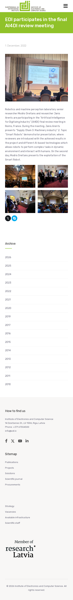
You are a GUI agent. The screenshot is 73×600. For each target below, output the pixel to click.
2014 (8, 350)
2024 (8, 274)
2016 (8, 333)
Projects (9, 468)
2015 (8, 342)
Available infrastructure (17, 517)
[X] (8, 218)
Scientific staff (12, 523)
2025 (8, 265)
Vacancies (10, 512)
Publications (11, 462)
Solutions (10, 473)
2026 (8, 257)
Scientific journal (13, 479)
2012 (8, 367)
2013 (8, 359)
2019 (8, 316)
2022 (8, 291)
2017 (8, 325)
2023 (8, 282)
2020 (8, 308)
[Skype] (14, 218)
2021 (8, 299)
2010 (8, 384)
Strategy (9, 506)
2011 (7, 376)
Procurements (12, 484)
